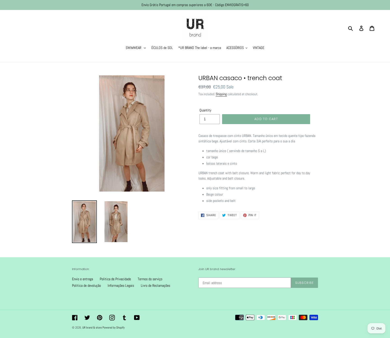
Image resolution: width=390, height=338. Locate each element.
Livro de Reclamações (155, 285)
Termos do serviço (150, 279)
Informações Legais (121, 285)
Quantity (205, 110)
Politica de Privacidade (115, 279)
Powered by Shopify (113, 327)
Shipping (221, 94)
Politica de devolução (86, 285)
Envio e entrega (82, 279)
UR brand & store (92, 327)
